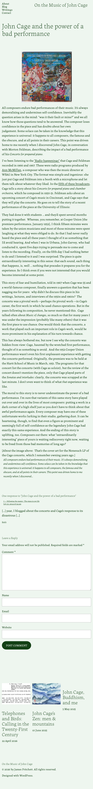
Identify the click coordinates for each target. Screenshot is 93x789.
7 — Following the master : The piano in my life (21, 501)
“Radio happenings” (47, 160)
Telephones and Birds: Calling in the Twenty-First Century (15, 723)
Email (5, 611)
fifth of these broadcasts (73, 183)
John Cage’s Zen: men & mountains (44, 718)
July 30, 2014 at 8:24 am (12, 504)
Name (5, 595)
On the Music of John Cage (61, 4)
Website (7, 627)
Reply (4, 522)
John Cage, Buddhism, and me (74, 697)
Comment (9, 552)
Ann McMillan (11, 169)
